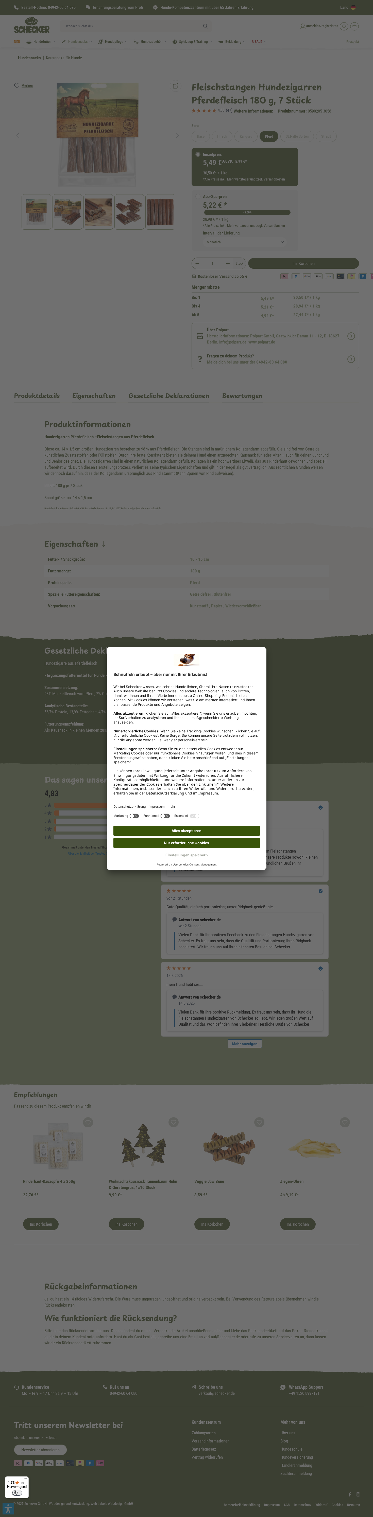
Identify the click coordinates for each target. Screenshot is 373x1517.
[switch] (17, 1493)
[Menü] (26, 1479)
